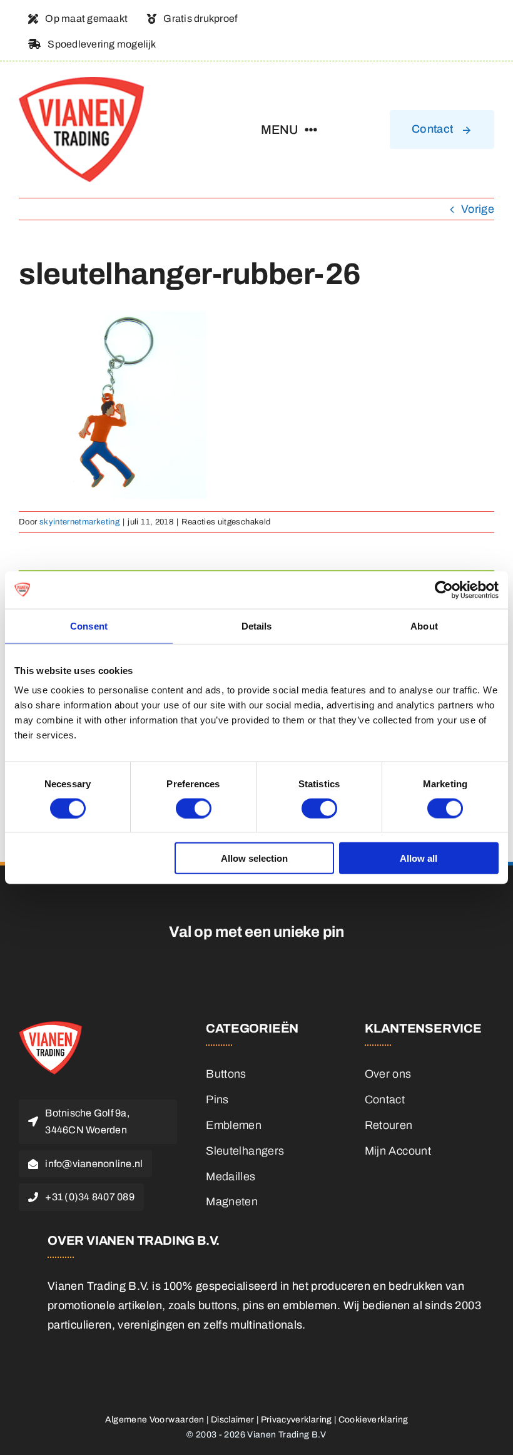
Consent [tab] (89, 625)
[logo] (81, 82)
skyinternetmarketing (79, 522)
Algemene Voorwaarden (155, 1419)
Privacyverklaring (296, 1419)
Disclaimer (233, 1419)
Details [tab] (256, 625)
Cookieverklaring (373, 1419)
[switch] (193, 808)
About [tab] (424, 625)
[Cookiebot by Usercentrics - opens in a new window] (444, 589)
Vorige (477, 209)
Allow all (418, 858)
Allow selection (254, 858)
